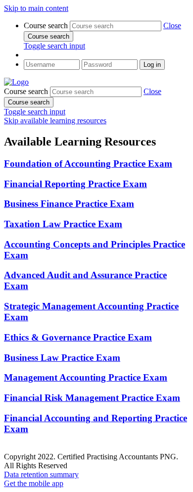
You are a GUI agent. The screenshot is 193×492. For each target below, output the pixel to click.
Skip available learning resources (55, 120)
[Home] (16, 82)
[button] (172, 25)
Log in (152, 64)
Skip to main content (36, 8)
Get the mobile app (33, 483)
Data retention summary (41, 474)
